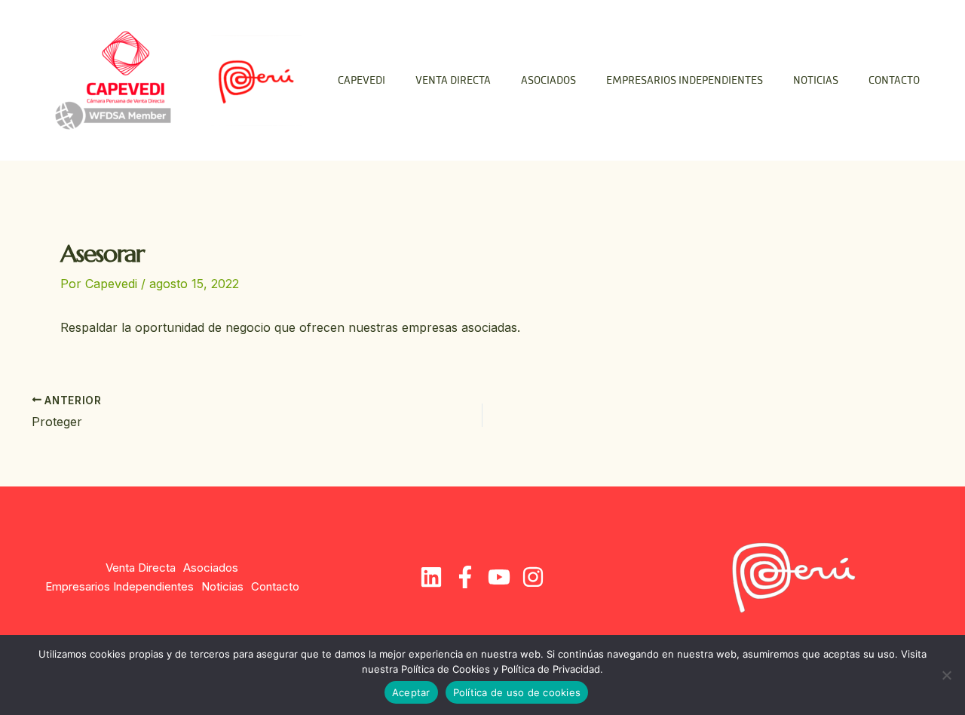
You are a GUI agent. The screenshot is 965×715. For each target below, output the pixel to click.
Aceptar (411, 692)
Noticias (815, 80)
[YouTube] (499, 577)
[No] (946, 675)
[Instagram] (533, 577)
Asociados (548, 80)
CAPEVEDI (361, 80)
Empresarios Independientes (684, 80)
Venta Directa (453, 80)
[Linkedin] (431, 577)
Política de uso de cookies (517, 692)
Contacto (894, 80)
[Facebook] (465, 577)
